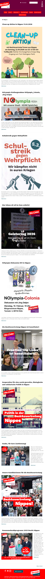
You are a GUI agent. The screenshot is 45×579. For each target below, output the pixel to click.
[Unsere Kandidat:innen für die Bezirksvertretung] (21, 495)
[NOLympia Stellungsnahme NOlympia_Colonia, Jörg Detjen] (21, 108)
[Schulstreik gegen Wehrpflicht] (21, 163)
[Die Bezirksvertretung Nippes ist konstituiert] (21, 350)
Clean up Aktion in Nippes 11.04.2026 (17, 24)
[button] (42, 2)
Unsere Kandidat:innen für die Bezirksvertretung (22, 473)
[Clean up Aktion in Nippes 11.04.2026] (21, 52)
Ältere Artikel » (40, 566)
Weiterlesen (3, 86)
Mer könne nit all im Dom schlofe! (16, 205)
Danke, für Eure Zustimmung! (14, 444)
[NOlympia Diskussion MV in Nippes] (21, 290)
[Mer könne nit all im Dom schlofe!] (21, 228)
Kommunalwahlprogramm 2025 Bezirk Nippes (21, 530)
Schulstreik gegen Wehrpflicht (14, 136)
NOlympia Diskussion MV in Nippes (16, 263)
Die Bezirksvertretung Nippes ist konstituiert (20, 327)
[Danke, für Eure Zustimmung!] (15, 455)
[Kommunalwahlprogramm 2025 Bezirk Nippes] (16, 546)
